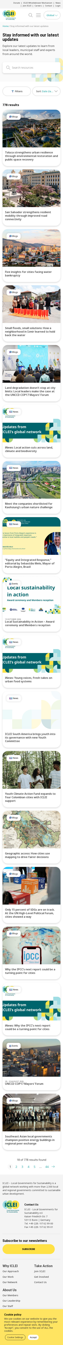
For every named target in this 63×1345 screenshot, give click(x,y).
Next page (53, 1167)
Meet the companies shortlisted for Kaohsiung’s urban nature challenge (29, 505)
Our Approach (11, 1271)
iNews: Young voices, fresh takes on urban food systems (28, 679)
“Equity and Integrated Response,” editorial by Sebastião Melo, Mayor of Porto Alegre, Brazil (30, 563)
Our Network (10, 1282)
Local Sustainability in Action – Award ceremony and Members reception (29, 623)
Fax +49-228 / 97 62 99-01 (38, 1227)
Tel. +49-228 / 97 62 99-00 (38, 1223)
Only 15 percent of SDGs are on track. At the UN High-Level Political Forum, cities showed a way (30, 913)
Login (57, 5)
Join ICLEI (27, 5)
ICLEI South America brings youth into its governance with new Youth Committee (30, 737)
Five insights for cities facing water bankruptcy (28, 273)
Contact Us (40, 1282)
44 (47, 1167)
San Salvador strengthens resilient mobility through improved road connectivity (28, 215)
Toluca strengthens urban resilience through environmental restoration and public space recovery (31, 156)
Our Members (10, 1295)
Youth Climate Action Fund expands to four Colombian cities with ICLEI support (30, 797)
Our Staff (8, 1306)
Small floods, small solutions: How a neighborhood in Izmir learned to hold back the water (30, 331)
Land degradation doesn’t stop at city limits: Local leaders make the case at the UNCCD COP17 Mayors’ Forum (30, 391)
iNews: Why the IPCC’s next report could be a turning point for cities (27, 1027)
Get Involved (41, 1276)
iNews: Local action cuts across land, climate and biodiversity (29, 449)
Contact (48, 5)
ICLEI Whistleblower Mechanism (37, 3)
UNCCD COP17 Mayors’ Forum (24, 1084)
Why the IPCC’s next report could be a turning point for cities (30, 971)
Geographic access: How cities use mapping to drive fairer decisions (27, 855)
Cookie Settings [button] (15, 1337)
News (58, 3)
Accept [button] (33, 1337)
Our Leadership (11, 1300)
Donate (16, 3)
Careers (38, 5)
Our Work (8, 1276)
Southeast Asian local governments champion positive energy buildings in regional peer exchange (30, 1140)
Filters (18, 91)
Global (51, 15)
